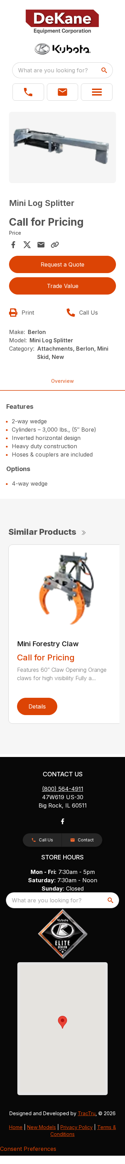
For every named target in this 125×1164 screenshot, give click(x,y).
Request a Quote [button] (62, 264)
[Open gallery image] (62, 147)
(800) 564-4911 (62, 788)
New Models (41, 1127)
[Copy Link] (55, 245)
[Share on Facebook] (13, 245)
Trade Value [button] (62, 285)
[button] (28, 92)
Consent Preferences (28, 1148)
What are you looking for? (53, 70)
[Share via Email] (41, 245)
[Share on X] (27, 245)
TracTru (86, 1113)
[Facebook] (62, 821)
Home (16, 1127)
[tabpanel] (62, 148)
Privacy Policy (76, 1127)
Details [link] (37, 706)
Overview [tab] (62, 381)
